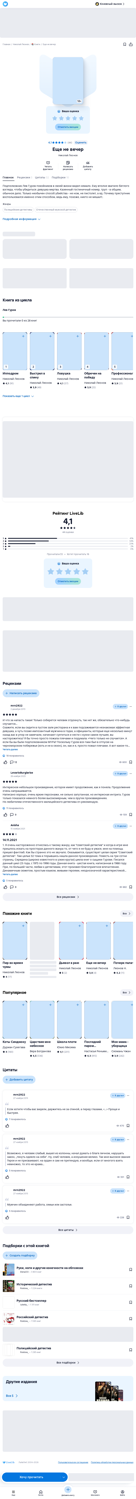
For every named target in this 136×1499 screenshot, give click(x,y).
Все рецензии (66, 897)
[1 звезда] (54, 118)
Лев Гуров (9, 310)
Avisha (15, 825)
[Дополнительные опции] (64, 1477)
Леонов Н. (120, 968)
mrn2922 (17, 705)
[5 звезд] (81, 118)
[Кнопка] (23, 336)
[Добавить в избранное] (124, 44)
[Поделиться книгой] (130, 44)
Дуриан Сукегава (14, 1047)
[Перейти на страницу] (68, 795)
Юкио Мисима (66, 1047)
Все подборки (66, 1362)
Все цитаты (66, 1230)
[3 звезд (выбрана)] (59, 142)
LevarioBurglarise (22, 772)
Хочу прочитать (31, 1477)
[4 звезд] (74, 118)
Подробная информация (19, 219)
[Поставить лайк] (5, 762)
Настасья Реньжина (97, 1051)
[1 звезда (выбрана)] (53, 142)
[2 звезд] (61, 118)
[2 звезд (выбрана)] (56, 142)
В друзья (121, 706)
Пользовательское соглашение (73, 1462)
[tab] (8, 178)
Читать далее (10, 749)
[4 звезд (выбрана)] (62, 142)
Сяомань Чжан (121, 1051)
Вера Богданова (40, 1051)
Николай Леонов (68, 155)
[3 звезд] (68, 118)
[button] (68, 80)
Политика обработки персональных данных (112, 1462)
